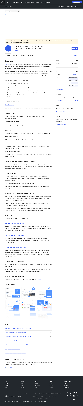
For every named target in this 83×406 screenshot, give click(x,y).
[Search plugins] (19, 11)
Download (74, 48)
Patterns (22, 387)
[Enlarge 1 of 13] (18, 288)
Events (51, 383)
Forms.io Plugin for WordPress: (14, 223)
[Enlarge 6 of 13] (50, 301)
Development (31, 55)
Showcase (22, 381)
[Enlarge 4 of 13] (18, 301)
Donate (52, 385)
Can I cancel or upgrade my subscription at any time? (18, 336)
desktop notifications (73, 80)
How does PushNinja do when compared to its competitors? (19, 328)
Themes (21, 383)
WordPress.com (68, 381)
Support (76, 55)
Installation (22, 55)
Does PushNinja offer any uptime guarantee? (15, 332)
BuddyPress (67, 387)
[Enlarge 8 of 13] (34, 314)
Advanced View (60, 89)
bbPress (66, 385)
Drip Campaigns (9, 104)
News (6, 383)
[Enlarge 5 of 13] (34, 301)
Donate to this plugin (61, 124)
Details (8, 55)
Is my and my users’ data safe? (12, 349)
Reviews (15, 55)
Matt (65, 383)
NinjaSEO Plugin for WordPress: (15, 235)
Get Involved (52, 381)
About (6, 381)
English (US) (75, 74)
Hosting (6, 385)
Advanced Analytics (11, 143)
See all (76, 100)
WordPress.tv (38, 387)
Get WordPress (76, 2)
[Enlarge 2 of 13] (34, 288)
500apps (16, 50)
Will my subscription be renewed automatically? (16, 345)
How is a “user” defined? (11, 340)
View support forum (60, 111)
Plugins (21, 385)
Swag (51, 387)
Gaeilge (19, 396)
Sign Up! (40, 279)
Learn (36, 381)
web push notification (73, 85)
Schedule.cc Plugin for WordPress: (16, 247)
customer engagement (72, 77)
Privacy (6, 387)
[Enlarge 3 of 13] (50, 288)
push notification (74, 82)
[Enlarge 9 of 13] (50, 314)
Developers (37, 385)
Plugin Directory (8, 6)
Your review (59, 100)
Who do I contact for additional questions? (15, 353)
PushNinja (7, 64)
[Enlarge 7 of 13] (18, 314)
